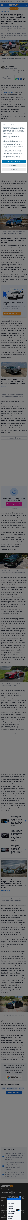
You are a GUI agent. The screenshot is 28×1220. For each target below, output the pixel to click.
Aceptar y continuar (14, 161)
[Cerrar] (20, 1197)
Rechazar (14, 169)
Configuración (14, 165)
